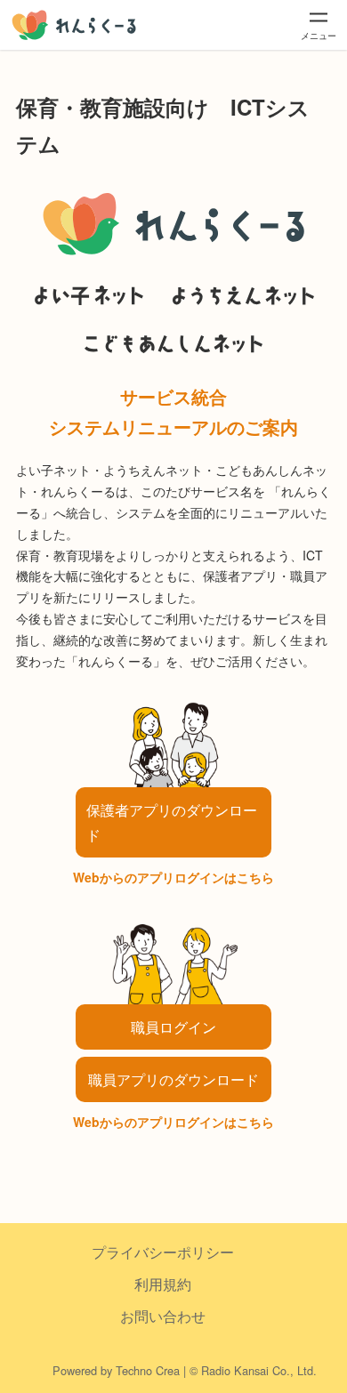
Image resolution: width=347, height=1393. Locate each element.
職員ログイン (173, 1027)
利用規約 (162, 1284)
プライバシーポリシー (163, 1252)
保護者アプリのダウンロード (171, 822)
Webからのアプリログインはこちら (173, 877)
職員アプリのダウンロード (173, 1079)
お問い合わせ (163, 1316)
